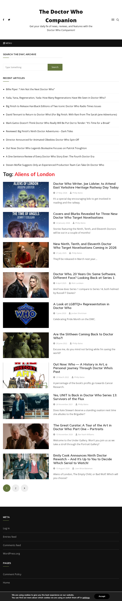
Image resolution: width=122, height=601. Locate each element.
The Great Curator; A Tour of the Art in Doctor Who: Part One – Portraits (82, 427)
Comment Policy (12, 574)
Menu (8, 43)
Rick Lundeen (77, 283)
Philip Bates (77, 192)
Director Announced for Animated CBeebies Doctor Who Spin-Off (42, 139)
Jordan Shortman (79, 313)
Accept (102, 596)
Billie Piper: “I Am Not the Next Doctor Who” (30, 89)
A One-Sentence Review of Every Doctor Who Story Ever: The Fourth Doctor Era (50, 156)
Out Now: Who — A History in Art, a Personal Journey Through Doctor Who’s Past (83, 368)
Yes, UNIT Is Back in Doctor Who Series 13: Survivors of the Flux (85, 397)
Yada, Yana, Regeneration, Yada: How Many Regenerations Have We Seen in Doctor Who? (56, 97)
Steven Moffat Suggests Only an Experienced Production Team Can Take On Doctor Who (55, 165)
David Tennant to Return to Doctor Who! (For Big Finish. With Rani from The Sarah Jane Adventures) (61, 114)
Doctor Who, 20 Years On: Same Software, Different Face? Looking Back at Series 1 (84, 276)
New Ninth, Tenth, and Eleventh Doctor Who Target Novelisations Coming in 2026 (84, 245)
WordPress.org (11, 553)
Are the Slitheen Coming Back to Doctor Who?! (83, 336)
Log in (6, 528)
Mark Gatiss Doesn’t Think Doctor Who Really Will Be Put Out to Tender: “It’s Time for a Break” (58, 123)
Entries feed (9, 536)
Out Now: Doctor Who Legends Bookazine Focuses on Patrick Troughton (46, 148)
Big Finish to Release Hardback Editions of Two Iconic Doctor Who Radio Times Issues (53, 106)
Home (6, 582)
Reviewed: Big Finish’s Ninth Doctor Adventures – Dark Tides (39, 131)
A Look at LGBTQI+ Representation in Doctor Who (81, 306)
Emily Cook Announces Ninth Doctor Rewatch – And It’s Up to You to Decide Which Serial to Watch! (82, 459)
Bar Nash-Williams (86, 434)
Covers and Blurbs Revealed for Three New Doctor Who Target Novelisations (85, 215)
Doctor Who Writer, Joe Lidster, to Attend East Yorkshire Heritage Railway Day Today (86, 185)
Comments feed (12, 545)
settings (86, 597)
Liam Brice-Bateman (84, 468)
